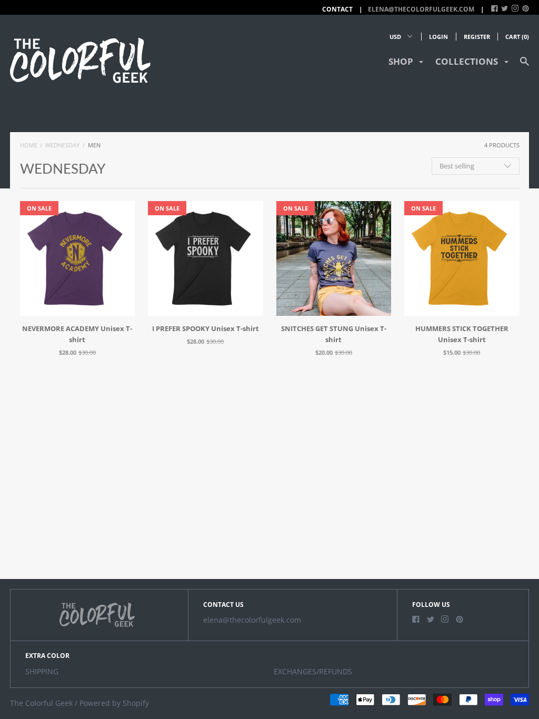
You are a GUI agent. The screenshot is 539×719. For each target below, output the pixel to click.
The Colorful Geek (41, 703)
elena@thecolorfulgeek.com (421, 9)
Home (28, 145)
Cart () (517, 37)
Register (477, 37)
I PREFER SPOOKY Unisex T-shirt (205, 328)
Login (438, 37)
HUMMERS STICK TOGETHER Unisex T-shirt (461, 334)
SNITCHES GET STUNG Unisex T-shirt (333, 334)
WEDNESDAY (62, 145)
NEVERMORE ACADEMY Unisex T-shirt (77, 334)
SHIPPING (41, 671)
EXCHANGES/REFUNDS (313, 671)
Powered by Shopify (114, 703)
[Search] (524, 66)
